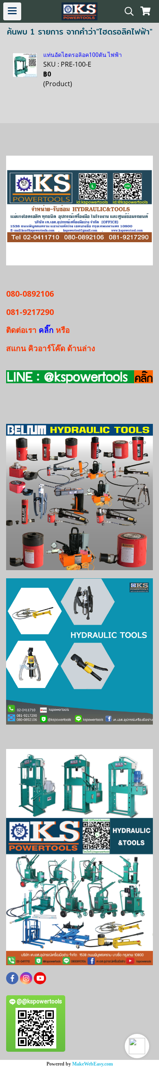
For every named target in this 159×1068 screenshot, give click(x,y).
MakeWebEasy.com (92, 1064)
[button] (137, 1046)
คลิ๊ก (46, 330)
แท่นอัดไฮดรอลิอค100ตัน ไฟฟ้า (82, 55)
